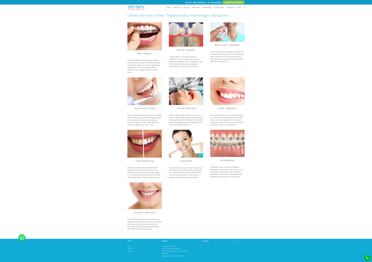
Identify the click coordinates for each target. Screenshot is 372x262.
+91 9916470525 (214, 2)
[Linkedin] (240, 241)
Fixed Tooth (186, 161)
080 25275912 (199, 2)
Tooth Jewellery (227, 108)
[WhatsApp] (22, 237)
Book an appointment (233, 2)
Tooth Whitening (144, 161)
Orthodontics (227, 160)
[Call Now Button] (367, 258)
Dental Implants (186, 50)
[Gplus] (243, 241)
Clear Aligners (145, 53)
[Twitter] (234, 241)
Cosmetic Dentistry (144, 212)
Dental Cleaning (186, 108)
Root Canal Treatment (227, 45)
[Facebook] (237, 241)
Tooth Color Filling (144, 108)
